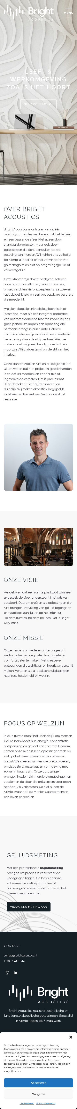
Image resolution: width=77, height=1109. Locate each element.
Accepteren (38, 1083)
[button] (71, 1037)
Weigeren (38, 1094)
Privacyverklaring (45, 1103)
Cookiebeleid (27, 1103)
